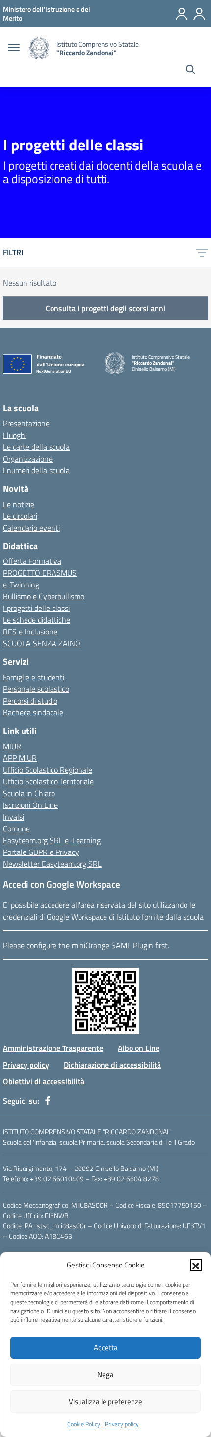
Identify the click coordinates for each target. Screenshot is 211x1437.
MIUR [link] (12, 746)
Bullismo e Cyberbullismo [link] (43, 596)
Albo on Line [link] (138, 1048)
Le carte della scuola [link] (36, 447)
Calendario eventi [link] (31, 528)
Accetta (106, 1347)
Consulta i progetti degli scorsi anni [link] (105, 308)
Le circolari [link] (20, 516)
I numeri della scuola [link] (36, 470)
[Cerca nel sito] (190, 70)
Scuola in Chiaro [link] (29, 793)
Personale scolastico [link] (36, 689)
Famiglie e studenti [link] (33, 677)
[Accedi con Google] (181, 13)
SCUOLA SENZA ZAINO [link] (41, 643)
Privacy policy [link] (122, 1424)
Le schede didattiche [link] (36, 620)
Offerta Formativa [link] (32, 561)
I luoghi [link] (14, 435)
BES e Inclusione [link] (30, 631)
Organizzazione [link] (28, 458)
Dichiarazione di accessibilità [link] (112, 1065)
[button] (196, 1265)
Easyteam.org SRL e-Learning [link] (52, 840)
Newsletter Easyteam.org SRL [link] (52, 864)
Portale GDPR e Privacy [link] (41, 852)
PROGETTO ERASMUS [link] (40, 573)
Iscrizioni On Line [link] (30, 805)
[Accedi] (199, 13)
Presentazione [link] (26, 423)
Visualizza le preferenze (105, 1401)
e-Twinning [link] (21, 584)
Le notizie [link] (18, 504)
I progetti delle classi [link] (36, 608)
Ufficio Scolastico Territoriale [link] (48, 781)
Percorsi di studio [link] (30, 700)
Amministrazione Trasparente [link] (53, 1048)
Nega (105, 1374)
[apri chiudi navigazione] (14, 48)
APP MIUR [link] (20, 758)
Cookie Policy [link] (83, 1424)
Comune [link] (16, 828)
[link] (46, 13)
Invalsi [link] (13, 817)
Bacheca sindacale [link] (33, 712)
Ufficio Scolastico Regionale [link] (47, 770)
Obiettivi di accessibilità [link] (43, 1081)
